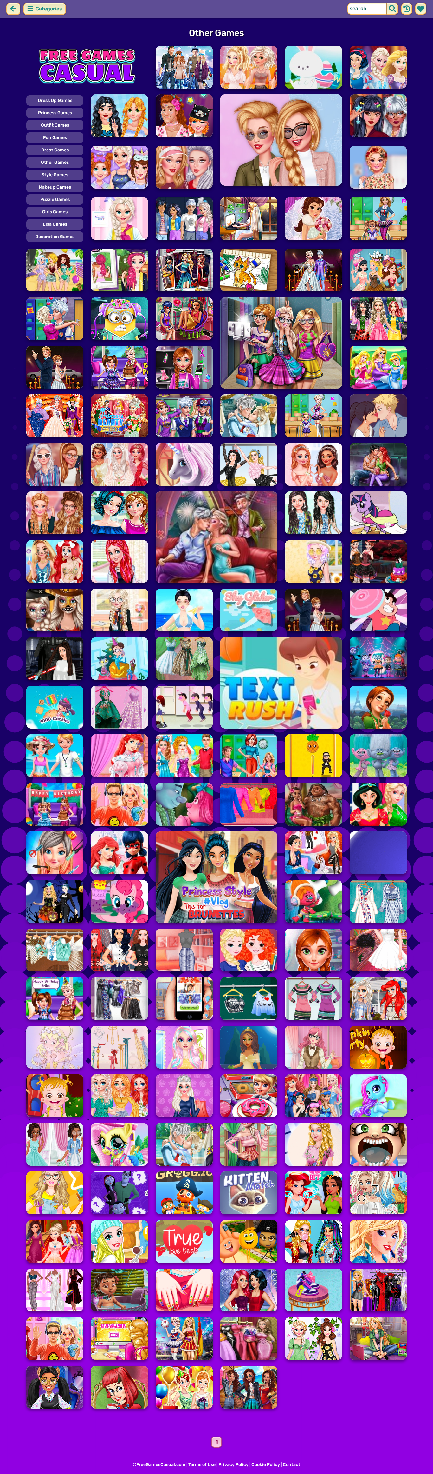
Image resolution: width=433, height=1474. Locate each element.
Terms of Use (202, 1464)
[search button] (392, 9)
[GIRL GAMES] (87, 67)
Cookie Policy (265, 1464)
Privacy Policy (233, 1464)
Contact (291, 1464)
